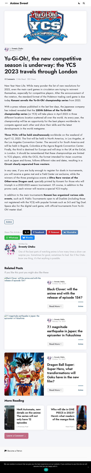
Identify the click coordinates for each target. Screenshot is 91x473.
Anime (9, 221)
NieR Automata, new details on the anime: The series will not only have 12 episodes (29, 416)
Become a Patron (14, 450)
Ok (46, 470)
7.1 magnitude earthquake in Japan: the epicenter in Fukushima (64, 331)
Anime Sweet (19, 3)
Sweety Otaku (17, 48)
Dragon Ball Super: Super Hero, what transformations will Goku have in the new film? (63, 373)
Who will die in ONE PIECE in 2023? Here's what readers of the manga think (62, 414)
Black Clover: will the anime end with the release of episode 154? (65, 293)
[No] (88, 467)
